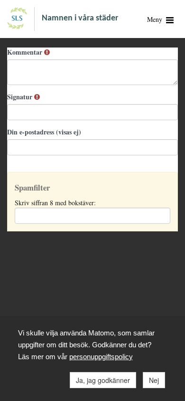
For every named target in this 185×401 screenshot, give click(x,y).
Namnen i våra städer (80, 18)
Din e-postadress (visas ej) (44, 132)
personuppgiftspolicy (101, 357)
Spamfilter (32, 187)
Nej (154, 380)
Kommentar (25, 52)
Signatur (20, 97)
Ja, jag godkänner (103, 380)
